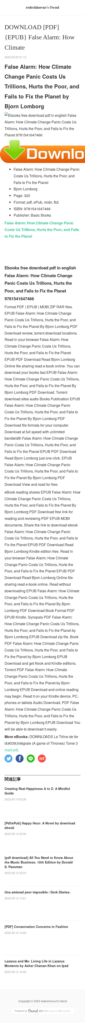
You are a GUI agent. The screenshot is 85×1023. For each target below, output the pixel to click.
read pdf (11, 749)
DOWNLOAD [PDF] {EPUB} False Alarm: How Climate (40, 37)
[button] (8, 759)
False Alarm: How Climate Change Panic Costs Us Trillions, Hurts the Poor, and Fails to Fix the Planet (42, 229)
